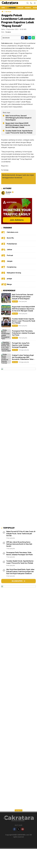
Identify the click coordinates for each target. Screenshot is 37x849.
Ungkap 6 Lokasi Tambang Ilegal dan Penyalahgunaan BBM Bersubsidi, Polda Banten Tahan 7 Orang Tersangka (23, 358)
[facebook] (22, 37)
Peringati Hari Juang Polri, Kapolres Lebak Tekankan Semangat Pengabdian (21, 345)
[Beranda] (2, 11)
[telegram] (29, 37)
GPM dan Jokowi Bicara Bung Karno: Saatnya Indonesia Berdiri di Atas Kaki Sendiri (19, 544)
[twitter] (26, 37)
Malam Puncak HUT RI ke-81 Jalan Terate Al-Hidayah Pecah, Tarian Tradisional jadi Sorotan (21, 533)
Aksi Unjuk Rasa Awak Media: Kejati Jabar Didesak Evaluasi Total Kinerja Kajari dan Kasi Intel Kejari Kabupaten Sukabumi (20, 571)
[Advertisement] (18, 763)
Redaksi (8, 32)
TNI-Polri (8, 11)
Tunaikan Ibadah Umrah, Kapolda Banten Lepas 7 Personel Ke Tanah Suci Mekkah (19, 132)
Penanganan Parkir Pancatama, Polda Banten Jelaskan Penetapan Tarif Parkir (23, 333)
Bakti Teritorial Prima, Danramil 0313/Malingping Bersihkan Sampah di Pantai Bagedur (18, 118)
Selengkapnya (17, 581)
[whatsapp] (33, 37)
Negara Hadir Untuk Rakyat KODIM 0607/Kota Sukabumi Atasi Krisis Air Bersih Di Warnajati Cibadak (18, 125)
